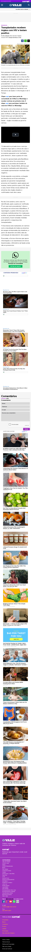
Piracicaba (5, 931)
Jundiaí (4, 928)
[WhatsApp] (25, 41)
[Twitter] (28, 41)
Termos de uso (6, 942)
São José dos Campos (8, 933)
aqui (7, 96)
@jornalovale (9, 899)
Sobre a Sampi (6, 939)
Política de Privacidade (8, 944)
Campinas (5, 924)
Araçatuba (5, 919)
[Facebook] (22, 41)
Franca (4, 926)
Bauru (4, 922)
